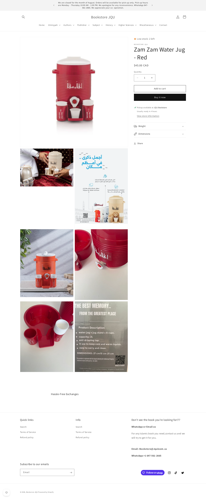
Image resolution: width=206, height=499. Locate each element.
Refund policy (26, 437)
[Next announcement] (152, 5)
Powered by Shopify (46, 492)
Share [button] (140, 143)
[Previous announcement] (54, 5)
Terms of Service (28, 432)
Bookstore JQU (32, 492)
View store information (148, 116)
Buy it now (160, 97)
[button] (23, 17)
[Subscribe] (71, 472)
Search (23, 426)
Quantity (137, 72)
